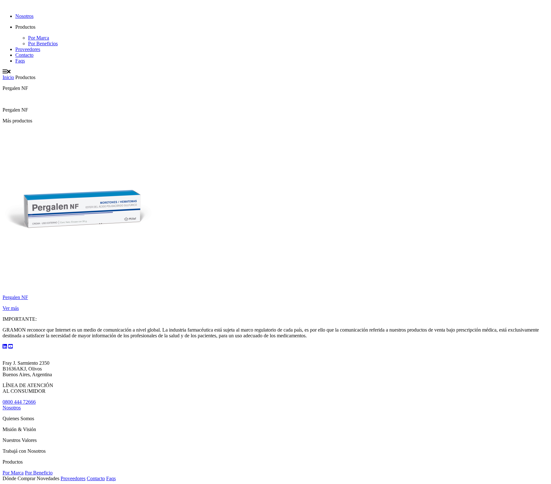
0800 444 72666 (19, 402)
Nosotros (24, 16)
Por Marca (38, 37)
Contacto (24, 55)
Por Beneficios (43, 43)
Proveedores (27, 49)
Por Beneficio (39, 472)
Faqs (20, 60)
